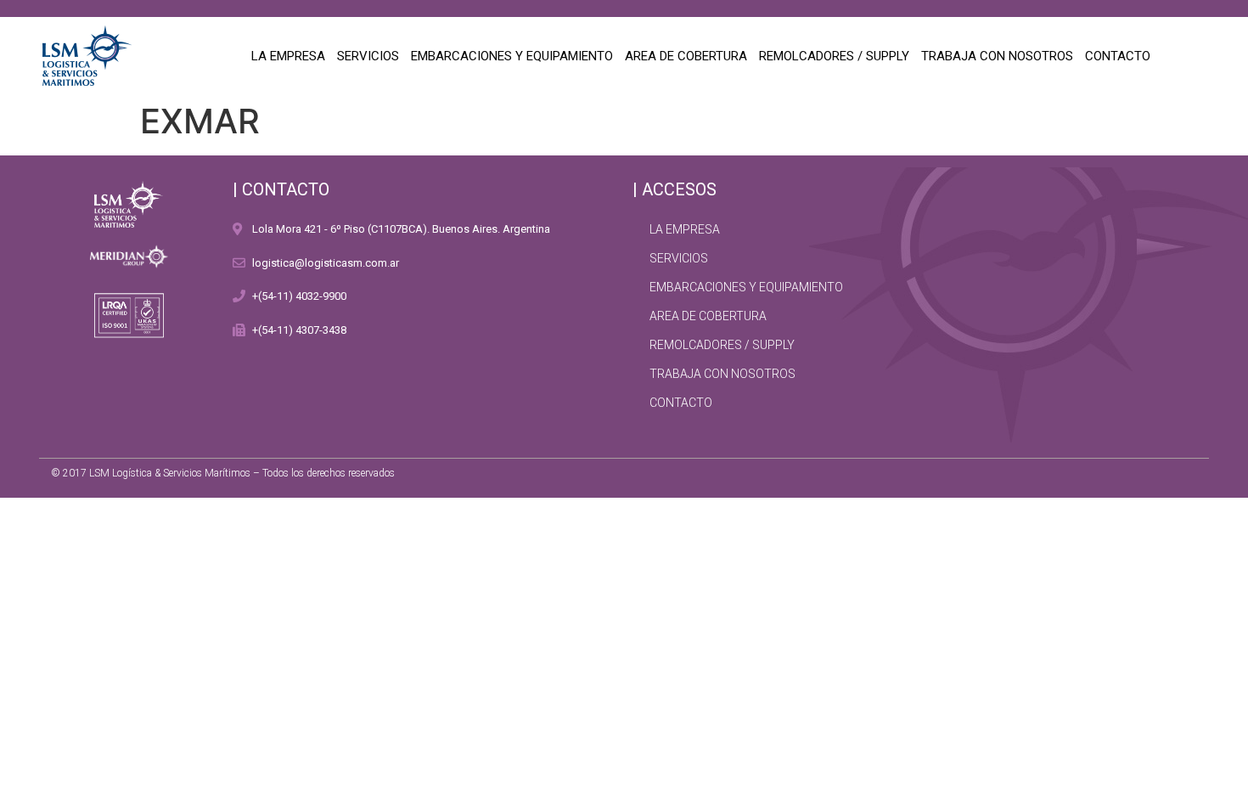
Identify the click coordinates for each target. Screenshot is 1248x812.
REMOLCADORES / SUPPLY (834, 56)
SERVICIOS (368, 56)
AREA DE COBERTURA (686, 56)
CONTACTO (1117, 56)
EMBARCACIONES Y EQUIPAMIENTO (512, 56)
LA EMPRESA (288, 56)
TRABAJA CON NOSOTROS (997, 56)
